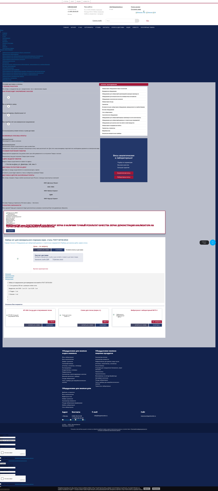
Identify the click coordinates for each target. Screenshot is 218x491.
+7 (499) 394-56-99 (73, 11)
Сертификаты (88, 27)
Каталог (73, 27)
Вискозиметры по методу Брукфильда (106, 376)
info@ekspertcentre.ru (116, 7)
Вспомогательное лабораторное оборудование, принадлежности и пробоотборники (26, 64)
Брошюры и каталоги (68, 425)
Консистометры (99, 365)
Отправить (3, 463)
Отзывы (98, 27)
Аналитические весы (123, 173)
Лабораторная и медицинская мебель (13, 76)
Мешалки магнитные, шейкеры (70, 376)
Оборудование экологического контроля (14, 59)
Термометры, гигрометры (10, 78)
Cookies (105, 429)
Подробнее (10, 230)
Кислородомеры (66, 368)
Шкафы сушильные (67, 361)
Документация (9, 279)
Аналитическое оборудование (11, 69)
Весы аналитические (68, 359)
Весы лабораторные (68, 357)
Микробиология (7, 79)
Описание (8, 274)
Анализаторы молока (101, 357)
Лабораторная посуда (9, 61)
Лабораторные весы (123, 177)
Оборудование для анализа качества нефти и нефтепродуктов (20, 74)
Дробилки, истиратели (68, 392)
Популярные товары (147, 27)
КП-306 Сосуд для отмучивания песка (37, 310)
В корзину (59, 250)
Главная (66, 27)
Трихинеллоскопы (100, 373)
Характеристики (9, 275)
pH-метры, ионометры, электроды (71, 365)
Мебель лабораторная (68, 405)
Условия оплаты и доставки (74, 250)
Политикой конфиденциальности (139, 429)
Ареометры (6, 62)
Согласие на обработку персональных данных (109, 430)
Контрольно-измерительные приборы (13, 81)
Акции (128, 27)
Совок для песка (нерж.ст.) (91, 310)
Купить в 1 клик (43, 250)
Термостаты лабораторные (103, 386)
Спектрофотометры (67, 363)
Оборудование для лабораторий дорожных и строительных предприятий (23, 73)
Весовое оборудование (9, 66)
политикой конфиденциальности (18, 460)
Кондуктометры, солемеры (69, 370)
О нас (80, 27)
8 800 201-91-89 (72, 7)
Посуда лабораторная (68, 378)
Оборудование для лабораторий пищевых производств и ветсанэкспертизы (24, 71)
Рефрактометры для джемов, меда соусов (107, 361)
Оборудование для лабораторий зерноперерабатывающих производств (23, 56)
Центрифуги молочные (101, 378)
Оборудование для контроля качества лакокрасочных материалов (21, 57)
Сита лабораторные (8, 68)
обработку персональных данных (24, 458)
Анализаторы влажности (102, 359)
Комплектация (9, 277)
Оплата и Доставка (117, 27)
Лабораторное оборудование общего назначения (16, 52)
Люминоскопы (99, 371)
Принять (147, 488)
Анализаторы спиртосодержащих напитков (74, 374)
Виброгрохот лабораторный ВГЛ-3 (144, 310)
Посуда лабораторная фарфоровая (72, 403)
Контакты (106, 27)
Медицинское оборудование (10, 54)
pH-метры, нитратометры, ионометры (106, 363)
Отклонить (156, 488)
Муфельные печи (67, 396)
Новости (135, 27)
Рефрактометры (66, 372)
